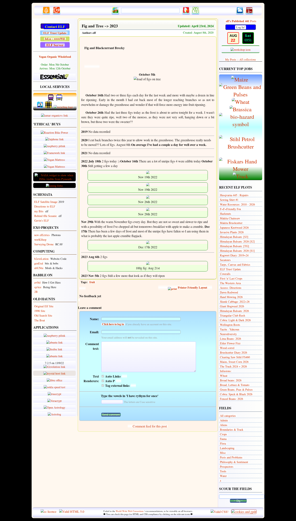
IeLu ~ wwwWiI (55, 39)
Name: (94, 319)
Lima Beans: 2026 (230, 338)
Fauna (223, 439)
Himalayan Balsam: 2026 (234, 311)
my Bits (38, 211)
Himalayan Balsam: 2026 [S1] (237, 251)
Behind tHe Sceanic (45, 216)
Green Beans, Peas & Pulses (236, 389)
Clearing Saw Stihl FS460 (235, 357)
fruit (92, 282)
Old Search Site (43, 315)
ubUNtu (38, 268)
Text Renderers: (91, 378)
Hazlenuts (225, 214)
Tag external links (117, 385)
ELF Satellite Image (45, 202)
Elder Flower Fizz (230, 343)
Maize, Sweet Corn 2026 (234, 362)
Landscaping (227, 448)
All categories (228, 416)
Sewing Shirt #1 (229, 200)
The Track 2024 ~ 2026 (233, 366)
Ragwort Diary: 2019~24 (234, 255)
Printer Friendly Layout (192, 287)
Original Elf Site (43, 306)
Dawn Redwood (229, 292)
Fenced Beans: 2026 (231, 399)
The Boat (39, 320)
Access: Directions (230, 288)
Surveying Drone (44, 244)
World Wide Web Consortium (130, 511)
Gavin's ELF (41, 220)
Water (223, 476)
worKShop (40, 239)
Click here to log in (113, 324)
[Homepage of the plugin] (124, 376)
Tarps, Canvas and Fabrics (235, 264)
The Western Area (230, 283)
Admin (224, 420)
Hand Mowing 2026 (231, 297)
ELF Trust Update (54, 33)
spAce (37, 287)
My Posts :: (240, 59)
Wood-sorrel (227, 348)
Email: (94, 332)
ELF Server (55, 44)
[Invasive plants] (240, 124)
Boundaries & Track (231, 429)
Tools (223, 471)
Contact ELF (55, 26)
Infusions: (226, 371)
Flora (223, 443)
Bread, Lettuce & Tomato (234, 385)
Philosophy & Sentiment (234, 462)
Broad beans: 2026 (230, 380)
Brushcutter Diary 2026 (233, 352)
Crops (223, 434)
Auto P (110, 381)
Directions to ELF (44, 206)
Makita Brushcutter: (231, 223)
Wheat (223, 376)
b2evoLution (41, 259)
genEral (38, 263)
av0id (37, 282)
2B (36, 292)
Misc (223, 453)
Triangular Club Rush (232, 315)
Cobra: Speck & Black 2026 (236, 394)
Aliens (223, 425)
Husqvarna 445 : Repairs (234, 195)
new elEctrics (42, 235)
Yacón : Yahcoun (229, 329)
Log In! (240, 27)
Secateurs (225, 260)
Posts (241, 21)
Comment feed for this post (149, 426)
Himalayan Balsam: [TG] (234, 246)
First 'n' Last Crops (231, 278)
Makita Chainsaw (230, 218)
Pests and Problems (231, 457)
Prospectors (226, 466)
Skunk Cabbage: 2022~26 (234, 301)
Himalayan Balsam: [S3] (234, 237)
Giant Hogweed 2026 (232, 306)
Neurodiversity (228, 334)
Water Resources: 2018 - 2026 (237, 204)
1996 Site (39, 311)
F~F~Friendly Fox (230, 209)
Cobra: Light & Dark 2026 (235, 320)
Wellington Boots (230, 325)
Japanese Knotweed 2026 (234, 227)
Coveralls (225, 274)
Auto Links (113, 376)
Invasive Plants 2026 (232, 232)
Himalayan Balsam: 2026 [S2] (237, 241)
